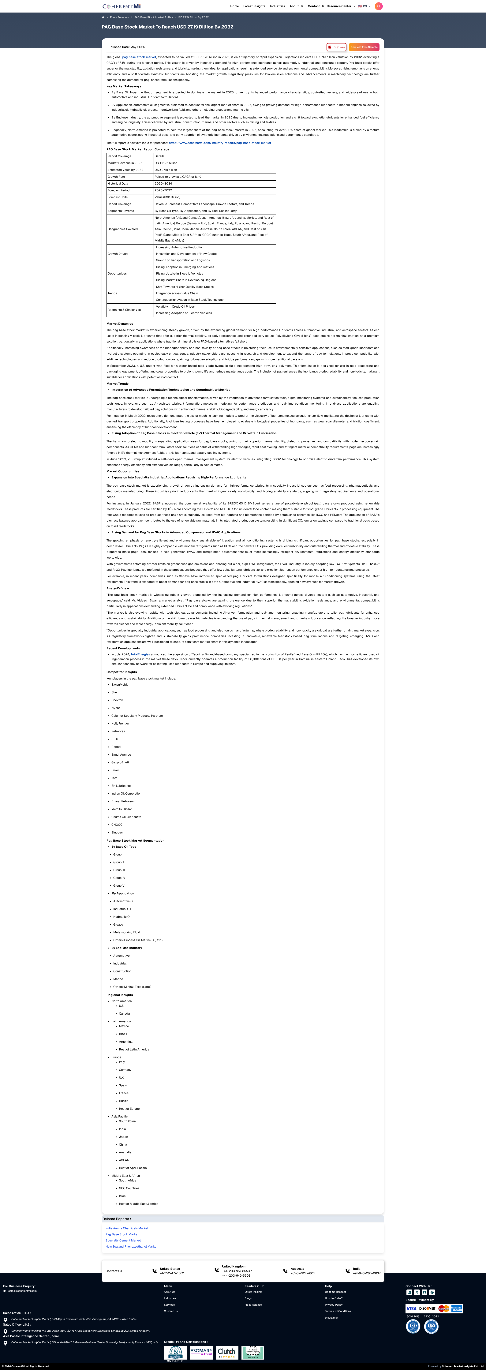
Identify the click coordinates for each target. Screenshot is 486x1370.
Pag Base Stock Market (122, 1234)
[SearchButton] (379, 6)
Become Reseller (335, 1291)
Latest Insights (254, 6)
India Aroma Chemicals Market (127, 1228)
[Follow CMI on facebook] (424, 1292)
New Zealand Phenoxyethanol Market (131, 1246)
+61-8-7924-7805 (303, 1273)
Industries (277, 6)
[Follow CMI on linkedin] (409, 1292)
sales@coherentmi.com (22, 1291)
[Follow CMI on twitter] (417, 1292)
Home (234, 6)
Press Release (253, 1304)
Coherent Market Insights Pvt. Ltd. (463, 1366)
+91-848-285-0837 (366, 1273)
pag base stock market (138, 57)
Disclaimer (331, 1317)
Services (169, 1304)
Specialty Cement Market (123, 1240)
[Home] (121, 6)
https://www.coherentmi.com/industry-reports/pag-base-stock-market (220, 143)
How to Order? (334, 1298)
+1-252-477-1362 (172, 1273)
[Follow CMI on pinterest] (432, 1292)
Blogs (248, 1298)
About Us (296, 6)
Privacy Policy (334, 1304)
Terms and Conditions (338, 1311)
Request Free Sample (364, 47)
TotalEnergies (140, 654)
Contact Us (316, 6)
